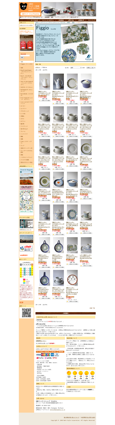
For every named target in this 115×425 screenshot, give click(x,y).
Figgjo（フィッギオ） (27, 64)
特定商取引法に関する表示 (88, 417)
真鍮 (22, 154)
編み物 (22, 123)
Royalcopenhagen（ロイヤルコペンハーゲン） (26, 72)
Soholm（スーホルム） (27, 87)
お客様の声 (81, 20)
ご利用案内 (61, 20)
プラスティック (25, 111)
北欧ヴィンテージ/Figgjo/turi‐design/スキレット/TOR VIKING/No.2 (57, 258)
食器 (22, 61)
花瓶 (22, 139)
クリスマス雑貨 (25, 159)
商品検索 (23, 54)
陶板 (22, 136)
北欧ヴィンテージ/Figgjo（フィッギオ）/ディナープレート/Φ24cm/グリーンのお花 (86, 160)
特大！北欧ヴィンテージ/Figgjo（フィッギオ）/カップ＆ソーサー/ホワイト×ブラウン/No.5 (86, 127)
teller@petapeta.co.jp (57, 409)
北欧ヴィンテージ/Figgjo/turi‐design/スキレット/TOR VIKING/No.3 (43, 258)
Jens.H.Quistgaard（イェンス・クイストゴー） (27, 83)
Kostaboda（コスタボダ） (27, 94)
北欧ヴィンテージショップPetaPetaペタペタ (31, 17)
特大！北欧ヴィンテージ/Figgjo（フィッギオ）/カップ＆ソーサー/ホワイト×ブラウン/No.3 (58, 127)
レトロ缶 (23, 113)
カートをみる (34, 20)
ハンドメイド (24, 134)
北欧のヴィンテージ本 (26, 148)
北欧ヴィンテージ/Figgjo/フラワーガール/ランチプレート (86, 191)
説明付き (37, 67)
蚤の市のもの (24, 129)
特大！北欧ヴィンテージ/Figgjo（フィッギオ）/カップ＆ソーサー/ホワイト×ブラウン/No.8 (58, 160)
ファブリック (24, 126)
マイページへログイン (48, 20)
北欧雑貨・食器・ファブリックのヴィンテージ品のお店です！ (62, 17)
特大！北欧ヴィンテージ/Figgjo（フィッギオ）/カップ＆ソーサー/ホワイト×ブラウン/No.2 (44, 127)
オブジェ (23, 121)
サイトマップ (91, 20)
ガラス (22, 118)
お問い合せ (71, 20)
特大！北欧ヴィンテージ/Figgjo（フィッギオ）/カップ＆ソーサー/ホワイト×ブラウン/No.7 (44, 160)
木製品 (22, 116)
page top (92, 308)
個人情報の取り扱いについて (71, 417)
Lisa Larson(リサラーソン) (27, 102)
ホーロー (23, 106)
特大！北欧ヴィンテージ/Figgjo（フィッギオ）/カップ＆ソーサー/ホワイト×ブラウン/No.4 (72, 127)
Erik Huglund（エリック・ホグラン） (27, 98)
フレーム (23, 131)
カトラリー (24, 108)
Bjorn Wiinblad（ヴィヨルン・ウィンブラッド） (26, 77)
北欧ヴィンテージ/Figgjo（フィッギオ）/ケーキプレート (72, 158)
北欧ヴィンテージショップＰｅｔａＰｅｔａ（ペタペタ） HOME (52, 22)
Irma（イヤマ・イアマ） (26, 142)
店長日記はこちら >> (25, 229)
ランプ (22, 145)
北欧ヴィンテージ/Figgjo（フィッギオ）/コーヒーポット (44, 93)
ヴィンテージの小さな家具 (26, 151)
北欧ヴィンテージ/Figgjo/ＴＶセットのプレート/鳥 (72, 256)
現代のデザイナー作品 (26, 162)
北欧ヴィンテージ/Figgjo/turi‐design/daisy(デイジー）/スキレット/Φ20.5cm (58, 192)
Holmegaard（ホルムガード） (27, 90)
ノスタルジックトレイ (26, 157)
